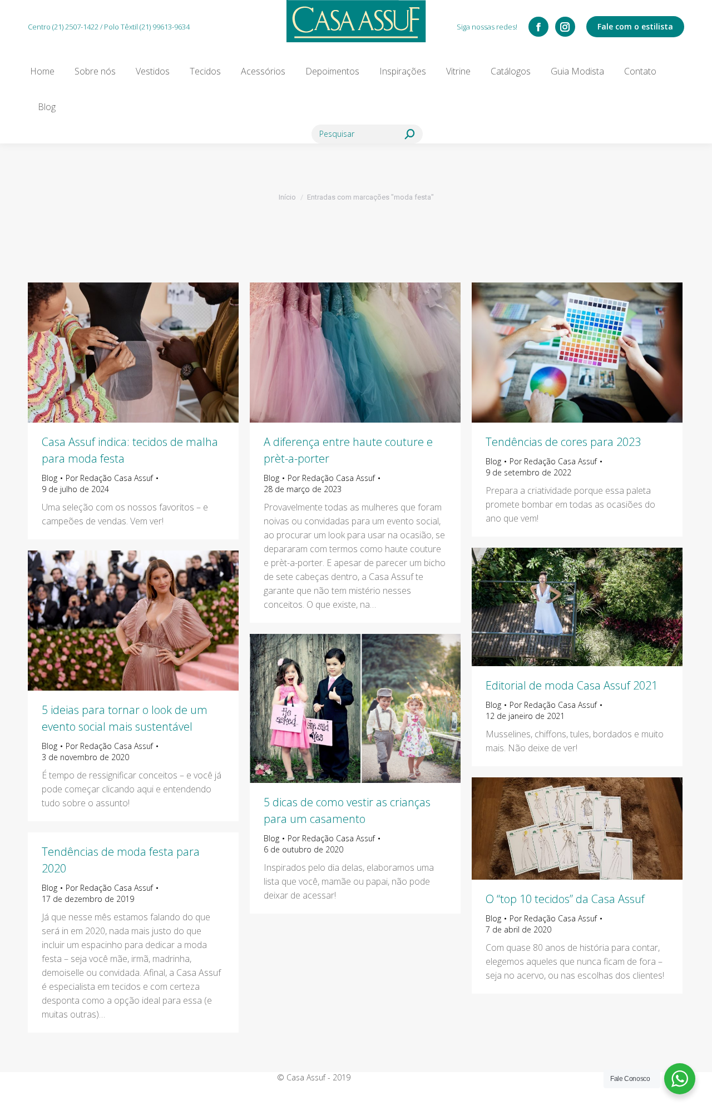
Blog (49, 478)
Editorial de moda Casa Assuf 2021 (571, 685)
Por (109, 478)
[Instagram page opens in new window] (565, 27)
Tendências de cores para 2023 (563, 441)
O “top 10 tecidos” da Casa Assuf (565, 898)
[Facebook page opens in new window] (538, 27)
